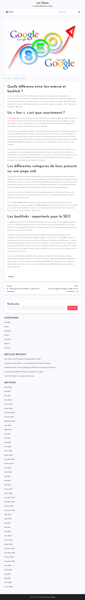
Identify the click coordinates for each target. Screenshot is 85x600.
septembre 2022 (9, 561)
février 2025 (8, 451)
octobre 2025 (9, 417)
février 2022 (8, 587)
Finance (6, 335)
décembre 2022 (9, 548)
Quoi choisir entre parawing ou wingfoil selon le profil (22, 359)
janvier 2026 (8, 408)
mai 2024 (7, 480)
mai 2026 (7, 396)
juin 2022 (7, 574)
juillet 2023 (8, 519)
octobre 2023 (9, 506)
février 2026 (8, 404)
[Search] (79, 12)
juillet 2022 (8, 570)
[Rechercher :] (69, 12)
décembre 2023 (9, 497)
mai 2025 (7, 438)
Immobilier (7, 339)
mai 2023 (7, 527)
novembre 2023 (9, 502)
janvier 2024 (8, 493)
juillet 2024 (8, 472)
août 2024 (7, 468)
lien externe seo (14, 118)
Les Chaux (42, 3)
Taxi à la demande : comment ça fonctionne (19, 376)
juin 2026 (7, 391)
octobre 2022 (9, 557)
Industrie (7, 343)
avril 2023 (7, 531)
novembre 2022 (9, 553)
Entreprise (7, 331)
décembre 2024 (9, 459)
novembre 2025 (9, 412)
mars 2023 (8, 536)
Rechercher (13, 304)
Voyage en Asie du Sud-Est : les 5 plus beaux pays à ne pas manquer (27, 363)
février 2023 (8, 540)
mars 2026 (8, 400)
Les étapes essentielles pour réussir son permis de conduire (23, 372)
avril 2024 (7, 485)
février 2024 (8, 489)
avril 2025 (7, 442)
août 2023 (7, 514)
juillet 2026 (8, 387)
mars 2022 (8, 582)
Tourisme (7, 348)
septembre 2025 (9, 421)
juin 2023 (7, 523)
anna (8, 78)
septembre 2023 (9, 510)
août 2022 (7, 565)
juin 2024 (7, 476)
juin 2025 (7, 434)
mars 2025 (8, 446)
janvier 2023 (8, 544)
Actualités (7, 322)
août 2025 (7, 425)
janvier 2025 (8, 455)
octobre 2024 (9, 463)
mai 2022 (7, 578)
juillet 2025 (8, 429)
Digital (11, 276)
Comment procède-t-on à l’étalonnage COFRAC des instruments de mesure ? (30, 367)
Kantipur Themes (49, 597)
